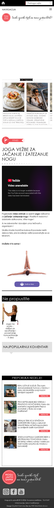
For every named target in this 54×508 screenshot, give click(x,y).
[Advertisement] (27, 50)
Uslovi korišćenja (32, 503)
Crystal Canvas (18, 506)
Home (3, 3)
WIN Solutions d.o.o (39, 506)
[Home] (22, 477)
